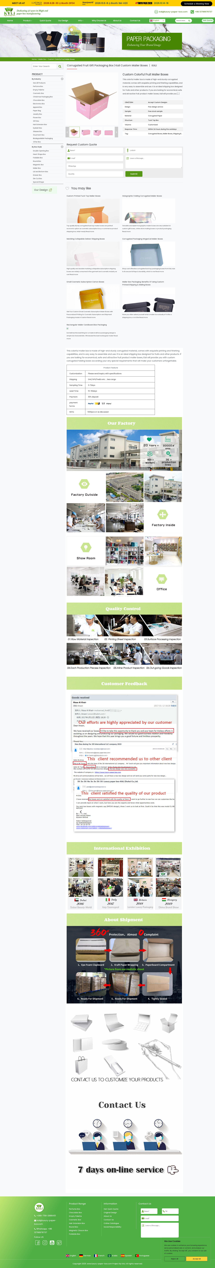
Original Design (110, 1212)
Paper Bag (37, 111)
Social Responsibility (112, 1227)
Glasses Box (37, 131)
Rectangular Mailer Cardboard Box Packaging (87, 324)
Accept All (197, 1259)
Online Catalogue (111, 1223)
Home (10, 20)
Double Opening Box (41, 151)
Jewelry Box (37, 114)
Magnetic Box (38, 165)
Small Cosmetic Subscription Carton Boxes (85, 282)
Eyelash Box (37, 128)
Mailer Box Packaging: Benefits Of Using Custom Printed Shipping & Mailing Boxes (143, 283)
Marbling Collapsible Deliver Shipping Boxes (86, 239)
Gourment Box (38, 135)
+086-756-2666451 (46, 1215)
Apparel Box (37, 107)
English (156, 20)
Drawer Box (37, 175)
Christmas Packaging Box (43, 97)
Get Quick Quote (111, 1209)
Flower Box (37, 117)
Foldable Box (38, 158)
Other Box (37, 142)
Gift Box (36, 121)
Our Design (63, 20)
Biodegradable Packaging (43, 138)
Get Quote (207, 20)
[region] (186, 1251)
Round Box (37, 161)
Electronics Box (39, 104)
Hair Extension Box (40, 124)
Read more (90, 231)
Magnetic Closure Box (78, 1230)
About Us (117, 20)
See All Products (39, 83)
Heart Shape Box (39, 154)
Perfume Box (38, 86)
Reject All (174, 1259)
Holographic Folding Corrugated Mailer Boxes (142, 196)
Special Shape (38, 182)
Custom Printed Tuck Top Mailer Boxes (83, 196)
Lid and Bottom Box (40, 171)
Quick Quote (45, 20)
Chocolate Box (38, 100)
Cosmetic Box (38, 93)
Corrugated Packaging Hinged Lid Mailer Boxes (142, 239)
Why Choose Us (99, 20)
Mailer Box (37, 168)
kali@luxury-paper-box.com (173, 11)
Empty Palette (38, 90)
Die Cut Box (37, 178)
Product (27, 20)
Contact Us (135, 20)
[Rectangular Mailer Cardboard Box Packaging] (67, 329)
